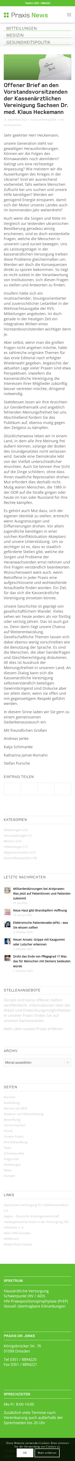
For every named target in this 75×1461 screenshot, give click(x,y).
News (8, 1170)
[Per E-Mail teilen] (63, 789)
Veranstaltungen (15, 835)
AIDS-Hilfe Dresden (17, 1233)
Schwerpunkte (14, 1153)
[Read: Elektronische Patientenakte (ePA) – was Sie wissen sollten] (7, 924)
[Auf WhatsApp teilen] (46, 789)
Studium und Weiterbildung (23, 1114)
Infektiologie (12, 847)
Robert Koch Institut (18, 1244)
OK (25, 1453)
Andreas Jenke (12, 125)
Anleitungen (12, 1164)
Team (8, 1148)
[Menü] (69, 14)
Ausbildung (12, 1103)
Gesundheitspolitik (44, 119)
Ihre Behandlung (16, 1142)
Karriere (9, 1097)
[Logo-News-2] (31, 14)
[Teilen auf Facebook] (12, 789)
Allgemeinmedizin (16, 852)
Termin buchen (14, 1125)
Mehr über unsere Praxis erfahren (33, 1028)
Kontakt (9, 1176)
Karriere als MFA (15, 1108)
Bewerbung (12, 1119)
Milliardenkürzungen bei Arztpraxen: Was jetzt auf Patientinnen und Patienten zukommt (42, 893)
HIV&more (11, 1239)
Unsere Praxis (14, 1136)
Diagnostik (11, 1159)
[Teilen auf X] (29, 789)
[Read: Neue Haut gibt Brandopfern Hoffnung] (7, 912)
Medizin (9, 841)
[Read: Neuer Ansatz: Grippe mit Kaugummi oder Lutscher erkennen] (7, 941)
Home (8, 1131)
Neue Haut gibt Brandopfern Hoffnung (40, 910)
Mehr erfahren (47, 1453)
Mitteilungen (13, 830)
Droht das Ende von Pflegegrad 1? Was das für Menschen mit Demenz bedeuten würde (42, 961)
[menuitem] (69, 14)
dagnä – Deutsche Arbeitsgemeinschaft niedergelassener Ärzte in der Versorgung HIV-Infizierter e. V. (37, 1221)
